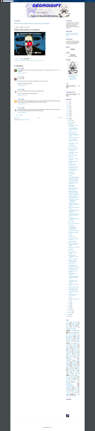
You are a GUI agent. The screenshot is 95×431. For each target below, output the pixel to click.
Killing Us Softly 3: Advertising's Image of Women (73, 256)
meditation (68, 360)
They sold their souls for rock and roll (73, 170)
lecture (77, 353)
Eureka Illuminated (72, 241)
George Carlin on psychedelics (71, 186)
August (69, 123)
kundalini (75, 352)
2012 (68, 113)
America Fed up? (71, 263)
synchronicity (68, 387)
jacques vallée (70, 349)
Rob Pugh (20, 77)
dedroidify (74, 334)
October (70, 120)
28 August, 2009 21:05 (22, 73)
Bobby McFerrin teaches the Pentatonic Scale (73, 289)
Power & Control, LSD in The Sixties (73, 126)
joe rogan (69, 351)
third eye (75, 389)
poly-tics (77, 369)
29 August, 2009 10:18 (22, 85)
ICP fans (57, 70)
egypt (76, 338)
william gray (68, 395)
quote (67, 372)
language (68, 353)
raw (29, 60)
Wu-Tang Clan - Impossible (73, 230)
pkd (78, 368)
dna (77, 336)
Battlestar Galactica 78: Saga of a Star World (73, 192)
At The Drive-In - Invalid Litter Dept (73, 144)
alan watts (75, 322)
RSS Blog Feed (73, 77)
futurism (72, 343)
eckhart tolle (70, 338)
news (67, 365)
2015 (68, 108)
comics (74, 327)
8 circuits (68, 322)
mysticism (74, 364)
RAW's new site (71, 250)
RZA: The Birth (71, 221)
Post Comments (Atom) (24, 119)
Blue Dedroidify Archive (72, 75)
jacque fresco (76, 348)
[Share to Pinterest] (29, 58)
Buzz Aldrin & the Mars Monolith (72, 271)
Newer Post (17, 117)
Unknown (20, 99)
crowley (77, 332)
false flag (71, 341)
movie (74, 362)
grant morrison (74, 344)
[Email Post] (21, 58)
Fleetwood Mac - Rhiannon (73, 247)
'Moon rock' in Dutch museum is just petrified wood (73, 134)
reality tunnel (33, 60)
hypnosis (68, 347)
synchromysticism (70, 386)
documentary (69, 337)
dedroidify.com (69, 336)
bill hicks (68, 326)
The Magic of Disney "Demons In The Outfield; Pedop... (73, 204)
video (43, 60)
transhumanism (69, 392)
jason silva (77, 349)
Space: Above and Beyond (73, 223)
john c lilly (75, 351)
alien (67, 323)
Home (39, 117)
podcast (70, 369)
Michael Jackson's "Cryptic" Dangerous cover (73, 269)
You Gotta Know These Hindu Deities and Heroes (72, 281)
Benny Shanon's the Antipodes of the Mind (73, 266)
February (70, 310)
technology (68, 388)
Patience (70, 175)
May (69, 305)
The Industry (70, 248)
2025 (68, 103)
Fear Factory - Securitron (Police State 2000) (73, 180)
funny (77, 341)
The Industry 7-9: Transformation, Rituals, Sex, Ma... (73, 218)
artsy (67, 324)
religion (72, 375)
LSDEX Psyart (71, 225)
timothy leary (74, 391)
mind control (74, 361)
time (67, 391)
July (69, 302)
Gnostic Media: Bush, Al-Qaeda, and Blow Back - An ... (73, 215)
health (67, 346)
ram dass (74, 372)
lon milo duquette (73, 355)
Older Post (60, 117)
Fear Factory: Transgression (71, 173)
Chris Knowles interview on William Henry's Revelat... (73, 211)
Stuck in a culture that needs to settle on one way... (73, 140)
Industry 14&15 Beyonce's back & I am (73, 183)
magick (77, 356)
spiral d (75, 380)
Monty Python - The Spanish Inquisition (72, 261)
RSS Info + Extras (72, 79)
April (69, 307)
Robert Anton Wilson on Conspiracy (73, 150)
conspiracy (23, 60)
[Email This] (23, 58)
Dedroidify (20, 89)
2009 (68, 118)
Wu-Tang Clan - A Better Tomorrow (73, 239)
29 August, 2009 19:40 (22, 95)
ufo (77, 392)
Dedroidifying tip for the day (73, 137)
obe (76, 365)
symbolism (68, 383)
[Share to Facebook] (27, 58)
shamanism (74, 379)
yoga (73, 395)
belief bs (19, 60)
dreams (77, 337)
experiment (77, 340)
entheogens (69, 340)
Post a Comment (19, 115)
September (70, 122)
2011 (68, 115)
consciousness (71, 329)
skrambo (19, 68)
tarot (76, 387)
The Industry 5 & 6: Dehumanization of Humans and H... (72, 228)
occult (67, 366)
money (67, 362)
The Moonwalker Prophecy (73, 287)
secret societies (38, 60)
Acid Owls (70, 297)
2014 (68, 110)
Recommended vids (73, 76)
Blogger (50, 427)
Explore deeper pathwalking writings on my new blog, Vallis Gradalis (72, 34)
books (73, 326)
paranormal (76, 366)
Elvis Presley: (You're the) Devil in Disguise (73, 167)
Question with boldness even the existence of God (73, 129)
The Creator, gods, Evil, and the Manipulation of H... (73, 197)
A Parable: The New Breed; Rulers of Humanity (73, 194)
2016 (68, 106)
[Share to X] (26, 58)
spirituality (68, 382)
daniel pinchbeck (71, 333)
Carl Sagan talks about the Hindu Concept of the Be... (73, 277)
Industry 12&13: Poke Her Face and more (73, 189)
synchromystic (69, 384)
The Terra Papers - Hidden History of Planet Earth (73, 178)
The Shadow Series (72, 146)
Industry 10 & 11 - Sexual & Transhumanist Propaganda (73, 200)
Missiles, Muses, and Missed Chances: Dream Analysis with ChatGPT (31, 23)
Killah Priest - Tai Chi (72, 132)
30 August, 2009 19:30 (22, 112)
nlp (72, 365)
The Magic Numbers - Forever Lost (72, 165)
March (69, 309)
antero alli (75, 323)
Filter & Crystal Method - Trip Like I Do (73, 295)
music (67, 364)
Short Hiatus (70, 156)
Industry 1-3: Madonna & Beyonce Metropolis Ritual (73, 244)
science (74, 376)
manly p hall (71, 357)
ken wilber (68, 352)
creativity (72, 332)
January (70, 312)
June (69, 303)
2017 (68, 104)
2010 (68, 117)
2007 (68, 316)
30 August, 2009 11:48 (22, 103)
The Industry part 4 (72, 237)
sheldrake (68, 380)
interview (27, 60)
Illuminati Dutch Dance (72, 155)
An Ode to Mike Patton (72, 147)
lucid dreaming (69, 356)
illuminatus (75, 347)
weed (76, 394)
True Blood (70, 235)
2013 (68, 111)
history (74, 346)
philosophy (71, 368)
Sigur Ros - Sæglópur (72, 259)
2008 (68, 314)
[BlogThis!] (24, 58)
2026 (68, 101)
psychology (72, 370)
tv (73, 392)
